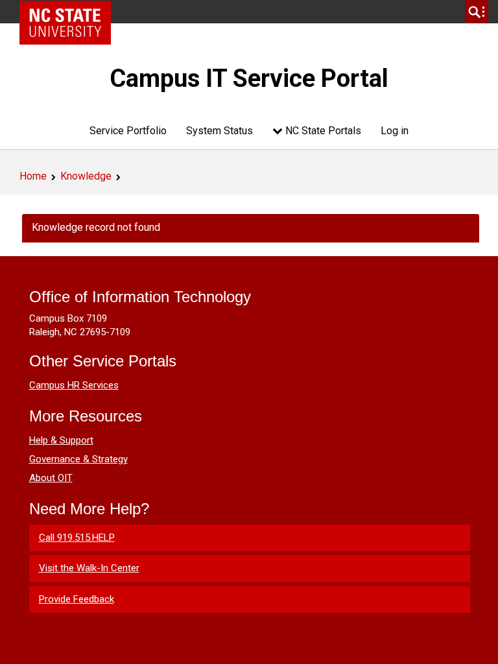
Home (33, 176)
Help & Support (61, 440)
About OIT (51, 478)
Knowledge (86, 176)
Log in (395, 130)
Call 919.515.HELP (77, 537)
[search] (476, 11)
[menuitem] (128, 130)
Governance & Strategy (78, 459)
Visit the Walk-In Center (89, 568)
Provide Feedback (76, 599)
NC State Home (70, 11)
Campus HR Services (74, 385)
